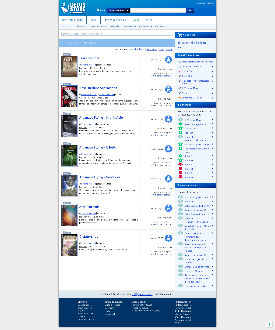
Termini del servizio (113, 302)
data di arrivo (135, 49)
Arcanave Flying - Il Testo (97, 147)
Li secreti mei (89, 58)
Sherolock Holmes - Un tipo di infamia (197, 228)
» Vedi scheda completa (162, 75)
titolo (161, 49)
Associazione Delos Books (184, 321)
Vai (190, 10)
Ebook (93, 20)
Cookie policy (111, 314)
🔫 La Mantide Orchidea (190, 97)
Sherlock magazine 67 (195, 210)
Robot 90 (189, 177)
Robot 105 (189, 132)
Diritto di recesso (112, 305)
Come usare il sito (86, 319)
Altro (149, 20)
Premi (136, 20)
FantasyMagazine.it (183, 305)
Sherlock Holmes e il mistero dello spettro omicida (195, 247)
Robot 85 (189, 156)
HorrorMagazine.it (183, 308)
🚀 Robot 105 (185, 76)
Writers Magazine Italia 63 (197, 144)
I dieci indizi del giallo (195, 286)
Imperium (83, 68)
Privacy (108, 311)
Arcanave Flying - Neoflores (99, 177)
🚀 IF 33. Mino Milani (188, 88)
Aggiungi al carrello (169, 60)
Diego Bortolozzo (89, 94)
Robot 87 (189, 164)
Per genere (128, 26)
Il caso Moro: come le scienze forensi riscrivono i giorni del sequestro (197, 278)
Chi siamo (82, 302)
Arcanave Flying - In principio (101, 118)
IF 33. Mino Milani (193, 120)
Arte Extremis (89, 207)
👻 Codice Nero (186, 71)
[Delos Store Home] (75, 8)
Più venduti (115, 26)
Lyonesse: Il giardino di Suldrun (196, 261)
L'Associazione (85, 305)
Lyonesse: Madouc (193, 271)
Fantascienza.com (183, 302)
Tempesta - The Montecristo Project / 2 (196, 139)
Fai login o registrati (205, 3)
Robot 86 (189, 160)
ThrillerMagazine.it (183, 311)
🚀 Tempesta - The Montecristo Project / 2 (193, 82)
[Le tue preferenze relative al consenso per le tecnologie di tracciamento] (269, 324)
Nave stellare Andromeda (98, 88)
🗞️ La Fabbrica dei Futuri (190, 66)
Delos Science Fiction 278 (197, 205)
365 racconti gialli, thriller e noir (197, 150)
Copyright (109, 308)
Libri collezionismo (115, 20)
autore (169, 49)
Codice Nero (190, 128)
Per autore (160, 26)
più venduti (151, 49)
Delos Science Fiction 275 (197, 214)
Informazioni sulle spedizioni (86, 314)
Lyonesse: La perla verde (196, 266)
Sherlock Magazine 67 (195, 124)
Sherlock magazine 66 (195, 255)
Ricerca (101, 10)
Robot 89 (189, 173)
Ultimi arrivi (82, 26)
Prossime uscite (98, 26)
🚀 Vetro (182, 93)
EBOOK (65, 33)
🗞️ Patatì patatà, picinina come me (195, 61)
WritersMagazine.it (183, 317)
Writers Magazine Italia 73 (197, 197)
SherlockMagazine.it (184, 314)
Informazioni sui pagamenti (85, 309)
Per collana (145, 26)
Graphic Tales (85, 97)
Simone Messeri (88, 64)
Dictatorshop (88, 237)
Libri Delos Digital (72, 20)
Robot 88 (189, 168)
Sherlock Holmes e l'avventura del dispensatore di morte (195, 236)
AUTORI (74, 34)
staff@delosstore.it (142, 294)
